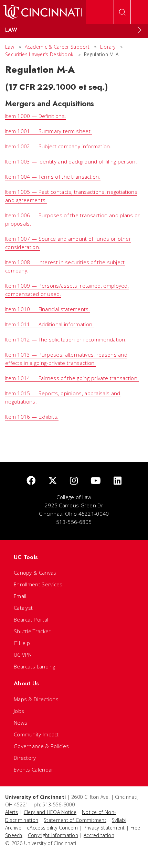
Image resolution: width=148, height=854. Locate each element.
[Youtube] (96, 481)
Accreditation (99, 835)
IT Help (22, 642)
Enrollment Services (38, 584)
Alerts (11, 812)
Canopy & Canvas (35, 572)
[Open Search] (122, 12)
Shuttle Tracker (32, 631)
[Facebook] (31, 481)
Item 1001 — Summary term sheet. (48, 131)
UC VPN (23, 654)
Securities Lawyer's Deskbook (39, 54)
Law (9, 46)
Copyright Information (53, 835)
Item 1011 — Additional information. (49, 324)
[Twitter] (52, 481)
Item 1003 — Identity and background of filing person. (71, 161)
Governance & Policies (41, 746)
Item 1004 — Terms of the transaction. (53, 176)
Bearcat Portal (31, 619)
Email (20, 596)
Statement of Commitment (75, 820)
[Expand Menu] (139, 30)
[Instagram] (74, 481)
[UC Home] (43, 12)
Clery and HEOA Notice (50, 812)
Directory (25, 757)
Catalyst (23, 607)
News (20, 722)
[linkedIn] (117, 481)
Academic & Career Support (57, 46)
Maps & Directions (36, 699)
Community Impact (36, 734)
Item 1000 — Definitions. (35, 115)
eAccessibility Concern (52, 827)
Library (108, 46)
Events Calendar (34, 769)
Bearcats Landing (34, 666)
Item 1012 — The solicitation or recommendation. (66, 339)
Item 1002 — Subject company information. (58, 146)
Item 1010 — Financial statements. (47, 309)
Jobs (19, 710)
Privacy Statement (104, 827)
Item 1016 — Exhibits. (32, 416)
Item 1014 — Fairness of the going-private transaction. (72, 378)
